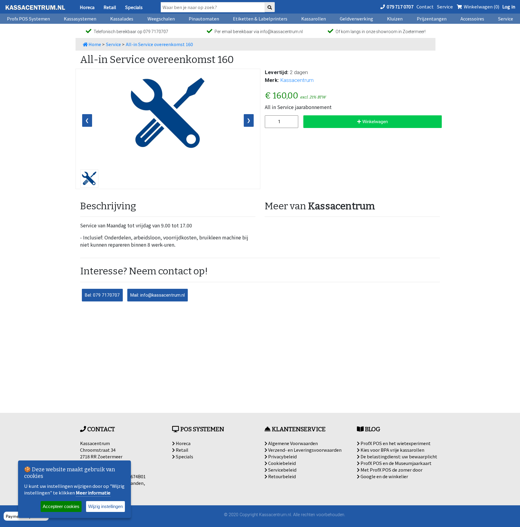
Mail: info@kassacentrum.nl (157, 295)
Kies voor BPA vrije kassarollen (392, 450)
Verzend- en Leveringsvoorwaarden (304, 450)
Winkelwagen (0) (481, 6)
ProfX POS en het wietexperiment (395, 443)
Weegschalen (161, 18)
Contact (425, 6)
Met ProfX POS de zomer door (391, 469)
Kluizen (395, 18)
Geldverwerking (356, 18)
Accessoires (472, 18)
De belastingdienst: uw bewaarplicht (398, 456)
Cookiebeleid (281, 463)
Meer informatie (93, 492)
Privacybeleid (282, 456)
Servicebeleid (281, 469)
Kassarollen (313, 18)
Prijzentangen (432, 18)
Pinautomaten (204, 18)
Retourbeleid (281, 476)
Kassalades (121, 18)
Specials (134, 7)
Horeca (87, 7)
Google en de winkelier (384, 476)
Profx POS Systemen (28, 18)
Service (445, 6)
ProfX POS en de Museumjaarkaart (396, 463)
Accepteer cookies (61, 506)
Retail (110, 7)
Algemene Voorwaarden (292, 443)
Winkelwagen (374, 121)
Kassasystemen (80, 18)
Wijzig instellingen (105, 506)
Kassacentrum (297, 80)
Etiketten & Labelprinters (260, 18)
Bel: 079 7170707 (102, 295)
